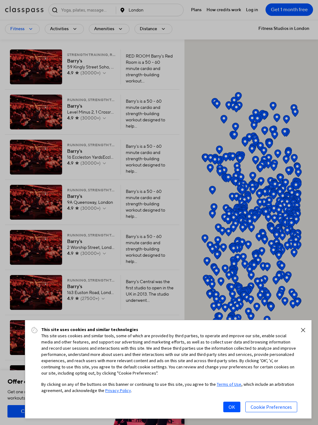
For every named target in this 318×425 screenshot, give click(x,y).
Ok (232, 407)
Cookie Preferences (271, 407)
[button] (303, 330)
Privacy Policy (118, 390)
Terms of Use (229, 384)
